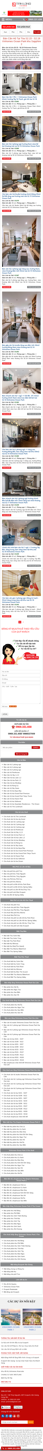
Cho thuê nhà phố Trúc (12, 905)
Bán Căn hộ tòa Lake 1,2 (12, 778)
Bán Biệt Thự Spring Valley (13, 951)
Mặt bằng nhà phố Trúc (12, 1274)
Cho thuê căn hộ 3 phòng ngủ (14, 827)
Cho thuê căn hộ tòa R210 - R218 (15, 1114)
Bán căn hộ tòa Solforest (12, 801)
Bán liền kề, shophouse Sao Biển (15, 1201)
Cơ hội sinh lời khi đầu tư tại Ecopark (14, 1343)
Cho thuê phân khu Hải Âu (13, 1005)
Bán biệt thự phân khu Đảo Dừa (15, 1132)
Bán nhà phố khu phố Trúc (13, 871)
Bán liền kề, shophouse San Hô (15, 1195)
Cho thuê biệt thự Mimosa (13, 969)
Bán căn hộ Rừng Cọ (11, 785)
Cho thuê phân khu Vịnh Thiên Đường (17, 1246)
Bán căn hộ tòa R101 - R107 (14, 1052)
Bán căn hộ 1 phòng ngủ (12, 764)
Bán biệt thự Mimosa (11, 943)
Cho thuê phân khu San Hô (13, 1013)
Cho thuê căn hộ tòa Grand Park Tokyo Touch (20, 853)
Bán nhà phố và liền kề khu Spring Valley (18, 887)
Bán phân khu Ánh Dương (13, 1229)
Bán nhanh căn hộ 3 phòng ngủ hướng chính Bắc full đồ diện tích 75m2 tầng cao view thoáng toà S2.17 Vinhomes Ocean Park (21, 500)
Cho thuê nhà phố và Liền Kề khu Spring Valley (20, 920)
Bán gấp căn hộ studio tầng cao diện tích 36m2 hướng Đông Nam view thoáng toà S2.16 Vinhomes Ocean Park (20, 347)
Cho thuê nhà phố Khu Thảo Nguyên (16, 907)
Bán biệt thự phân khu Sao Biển (15, 1145)
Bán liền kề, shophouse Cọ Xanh (15, 1187)
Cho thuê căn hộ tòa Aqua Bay (14, 848)
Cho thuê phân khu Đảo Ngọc (14, 1254)
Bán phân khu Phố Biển (12, 1213)
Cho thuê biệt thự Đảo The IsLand (16, 972)
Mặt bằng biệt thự (10, 1271)
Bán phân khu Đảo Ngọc (12, 1224)
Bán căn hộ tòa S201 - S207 (13, 1044)
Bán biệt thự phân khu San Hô (14, 1140)
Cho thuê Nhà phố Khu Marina (14, 912)
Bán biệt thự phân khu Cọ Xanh (15, 1129)
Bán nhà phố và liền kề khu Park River (17, 884)
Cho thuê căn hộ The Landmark (15, 816)
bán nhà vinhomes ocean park (13, 1432)
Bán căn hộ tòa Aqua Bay (12, 791)
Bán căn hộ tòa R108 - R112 (14, 1055)
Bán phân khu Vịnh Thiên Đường (15, 1216)
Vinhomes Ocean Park (11, 1287)
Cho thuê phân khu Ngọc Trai (14, 1007)
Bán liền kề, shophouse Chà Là (15, 1185)
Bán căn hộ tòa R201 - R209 (14, 1057)
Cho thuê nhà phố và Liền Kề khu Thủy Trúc (19, 923)
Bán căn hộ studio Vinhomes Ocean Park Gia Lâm (21, 1022)
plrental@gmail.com (13, 1402)
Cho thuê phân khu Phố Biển (14, 1243)
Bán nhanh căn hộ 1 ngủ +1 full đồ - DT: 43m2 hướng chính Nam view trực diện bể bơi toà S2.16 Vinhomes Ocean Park (20, 398)
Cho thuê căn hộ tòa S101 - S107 (15, 1093)
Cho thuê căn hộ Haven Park (14, 856)
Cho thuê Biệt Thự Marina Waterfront (17, 974)
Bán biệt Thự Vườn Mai (12, 936)
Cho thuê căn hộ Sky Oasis (13, 845)
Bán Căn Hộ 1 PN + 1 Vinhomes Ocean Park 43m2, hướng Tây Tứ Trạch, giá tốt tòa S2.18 (19, 98)
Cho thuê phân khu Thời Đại (13, 1248)
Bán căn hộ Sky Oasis (11, 788)
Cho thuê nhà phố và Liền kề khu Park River (19, 918)
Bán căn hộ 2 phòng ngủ (12, 767)
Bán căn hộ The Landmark (13, 807)
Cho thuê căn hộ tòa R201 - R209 (15, 1111)
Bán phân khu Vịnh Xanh (12, 1226)
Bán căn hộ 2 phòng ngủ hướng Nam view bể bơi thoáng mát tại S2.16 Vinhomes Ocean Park (21, 145)
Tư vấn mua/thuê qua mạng (21, 737)
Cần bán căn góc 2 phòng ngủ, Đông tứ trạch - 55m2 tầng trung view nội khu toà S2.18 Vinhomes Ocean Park (20, 600)
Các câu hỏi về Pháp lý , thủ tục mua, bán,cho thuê (19, 1346)
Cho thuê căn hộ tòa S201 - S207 (15, 1098)
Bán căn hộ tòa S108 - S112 (13, 1041)
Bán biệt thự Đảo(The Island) (14, 946)
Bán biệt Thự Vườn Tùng (12, 938)
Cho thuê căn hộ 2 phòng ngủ (14, 824)
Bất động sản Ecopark (11, 1292)
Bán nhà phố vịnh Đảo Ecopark (14, 892)
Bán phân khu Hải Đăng (12, 1210)
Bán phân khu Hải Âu (11, 987)
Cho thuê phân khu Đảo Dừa (14, 1160)
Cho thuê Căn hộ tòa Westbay (14, 840)
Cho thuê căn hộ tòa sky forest (14, 819)
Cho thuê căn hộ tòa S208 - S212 (15, 1103)
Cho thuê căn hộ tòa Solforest (14, 858)
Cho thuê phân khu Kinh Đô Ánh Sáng (17, 1163)
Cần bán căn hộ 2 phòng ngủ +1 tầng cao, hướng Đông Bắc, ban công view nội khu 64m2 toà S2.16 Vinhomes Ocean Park (20, 451)
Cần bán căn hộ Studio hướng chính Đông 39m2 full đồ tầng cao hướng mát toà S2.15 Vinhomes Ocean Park (21, 196)
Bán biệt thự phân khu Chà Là (14, 1126)
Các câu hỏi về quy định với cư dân (14, 1349)
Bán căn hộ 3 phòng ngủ (12, 770)
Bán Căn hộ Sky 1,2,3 (11, 775)
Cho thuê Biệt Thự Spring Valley (15, 977)
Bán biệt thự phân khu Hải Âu (14, 1142)
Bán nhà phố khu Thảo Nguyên (15, 874)
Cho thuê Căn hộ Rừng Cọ (13, 843)
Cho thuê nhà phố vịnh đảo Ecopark (16, 926)
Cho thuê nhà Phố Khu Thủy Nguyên (16, 910)
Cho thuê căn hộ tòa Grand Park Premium (18, 851)
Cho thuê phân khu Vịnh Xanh (14, 1256)
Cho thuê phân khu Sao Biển (14, 1010)
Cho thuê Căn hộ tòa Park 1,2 (14, 835)
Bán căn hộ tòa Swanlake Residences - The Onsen (21, 804)
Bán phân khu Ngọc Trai (12, 989)
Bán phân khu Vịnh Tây (12, 1221)
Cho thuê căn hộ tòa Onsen (13, 861)
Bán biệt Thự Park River (12, 941)
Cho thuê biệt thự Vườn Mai (13, 961)
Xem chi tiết (6, 111)
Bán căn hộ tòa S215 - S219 (13, 1049)
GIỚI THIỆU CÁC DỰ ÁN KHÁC (12, 1367)
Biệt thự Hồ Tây (6, 1378)
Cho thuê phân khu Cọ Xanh (14, 1157)
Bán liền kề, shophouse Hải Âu (14, 1198)
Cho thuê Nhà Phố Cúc (12, 915)
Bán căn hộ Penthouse (12, 772)
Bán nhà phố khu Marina (12, 882)
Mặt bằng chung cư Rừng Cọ (14, 1269)
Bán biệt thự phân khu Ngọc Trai (15, 1137)
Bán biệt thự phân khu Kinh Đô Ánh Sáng (18, 1134)
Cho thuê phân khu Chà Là (13, 1155)
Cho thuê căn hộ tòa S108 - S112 (15, 1095)
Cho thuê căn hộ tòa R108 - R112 (15, 1109)
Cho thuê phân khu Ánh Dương (15, 1259)
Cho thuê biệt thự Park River (14, 966)
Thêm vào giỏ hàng (34, 111)
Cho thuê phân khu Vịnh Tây (14, 1251)
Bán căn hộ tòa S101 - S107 (13, 1039)
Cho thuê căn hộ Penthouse (13, 830)
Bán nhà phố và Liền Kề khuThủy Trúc (17, 889)
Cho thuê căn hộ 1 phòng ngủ (14, 822)
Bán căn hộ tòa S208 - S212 (13, 1047)
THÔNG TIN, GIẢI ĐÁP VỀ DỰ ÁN (13, 1338)
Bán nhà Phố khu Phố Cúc (13, 879)
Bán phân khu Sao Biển (12, 992)
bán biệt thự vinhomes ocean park (12, 1430)
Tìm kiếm (37, 32)
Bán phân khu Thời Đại (12, 1218)
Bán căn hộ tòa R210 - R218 (14, 1060)
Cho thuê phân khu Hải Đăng (14, 1240)
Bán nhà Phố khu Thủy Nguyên (15, 876)
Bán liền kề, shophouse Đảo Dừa (15, 1190)
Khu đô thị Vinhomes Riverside (12, 1371)
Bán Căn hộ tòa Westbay (12, 783)
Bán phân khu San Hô (11, 995)
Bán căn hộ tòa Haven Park (13, 799)
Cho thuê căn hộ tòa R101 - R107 (15, 1106)
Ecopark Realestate (10, 1289)
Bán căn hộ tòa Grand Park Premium (17, 793)
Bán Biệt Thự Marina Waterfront (15, 949)
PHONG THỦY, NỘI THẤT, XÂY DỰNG (14, 1353)
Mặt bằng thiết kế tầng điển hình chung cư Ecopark (20, 1357)
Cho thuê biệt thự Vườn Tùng (14, 964)
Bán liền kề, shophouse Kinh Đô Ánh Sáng (18, 1193)
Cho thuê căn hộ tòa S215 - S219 (15, 1101)
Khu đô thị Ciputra (10, 1284)
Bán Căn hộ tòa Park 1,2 (12, 780)
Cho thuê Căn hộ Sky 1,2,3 (13, 832)
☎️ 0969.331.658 (33, 19)
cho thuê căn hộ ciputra (22, 1444)
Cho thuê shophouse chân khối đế (16, 1117)
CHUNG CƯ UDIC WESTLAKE (11, 1375)
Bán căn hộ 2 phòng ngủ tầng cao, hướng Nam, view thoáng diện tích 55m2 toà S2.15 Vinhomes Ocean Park (21, 271)
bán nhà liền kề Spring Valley (14, 895)
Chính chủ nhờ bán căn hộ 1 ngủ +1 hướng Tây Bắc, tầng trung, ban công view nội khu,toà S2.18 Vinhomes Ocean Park (21, 549)
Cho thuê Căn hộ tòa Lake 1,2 (14, 837)
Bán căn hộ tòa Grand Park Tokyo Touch (18, 796)
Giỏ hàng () (22, 754)
